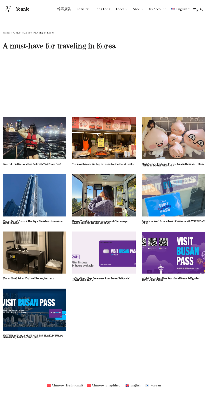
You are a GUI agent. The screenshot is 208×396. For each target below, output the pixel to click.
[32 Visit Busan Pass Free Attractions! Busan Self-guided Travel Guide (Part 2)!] (103, 253)
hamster (83, 9)
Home (6, 32)
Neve (6, 371)
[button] (126, 9)
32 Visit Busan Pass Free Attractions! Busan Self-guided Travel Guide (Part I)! (170, 279)
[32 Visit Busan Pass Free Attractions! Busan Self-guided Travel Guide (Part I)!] (173, 253)
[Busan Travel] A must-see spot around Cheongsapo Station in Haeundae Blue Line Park (100, 222)
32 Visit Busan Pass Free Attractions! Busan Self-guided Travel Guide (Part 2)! (101, 279)
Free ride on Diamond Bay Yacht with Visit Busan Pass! (32, 164)
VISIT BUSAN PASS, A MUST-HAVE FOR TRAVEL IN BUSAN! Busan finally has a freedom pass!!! (33, 336)
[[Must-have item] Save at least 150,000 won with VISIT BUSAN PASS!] (173, 195)
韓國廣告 (64, 9)
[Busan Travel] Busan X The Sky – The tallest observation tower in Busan (32, 222)
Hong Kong (102, 9)
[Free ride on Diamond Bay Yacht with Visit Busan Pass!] (34, 138)
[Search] (201, 9)
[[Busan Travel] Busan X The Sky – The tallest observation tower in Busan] (34, 195)
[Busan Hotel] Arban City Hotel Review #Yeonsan (28, 278)
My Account (157, 9)
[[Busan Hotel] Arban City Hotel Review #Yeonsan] (34, 253)
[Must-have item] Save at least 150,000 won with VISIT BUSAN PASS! (173, 222)
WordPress (11, 376)
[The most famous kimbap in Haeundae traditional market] (103, 138)
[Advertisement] (104, 86)
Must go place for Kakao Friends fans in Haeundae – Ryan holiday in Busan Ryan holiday (173, 164)
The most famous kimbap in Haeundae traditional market (103, 164)
